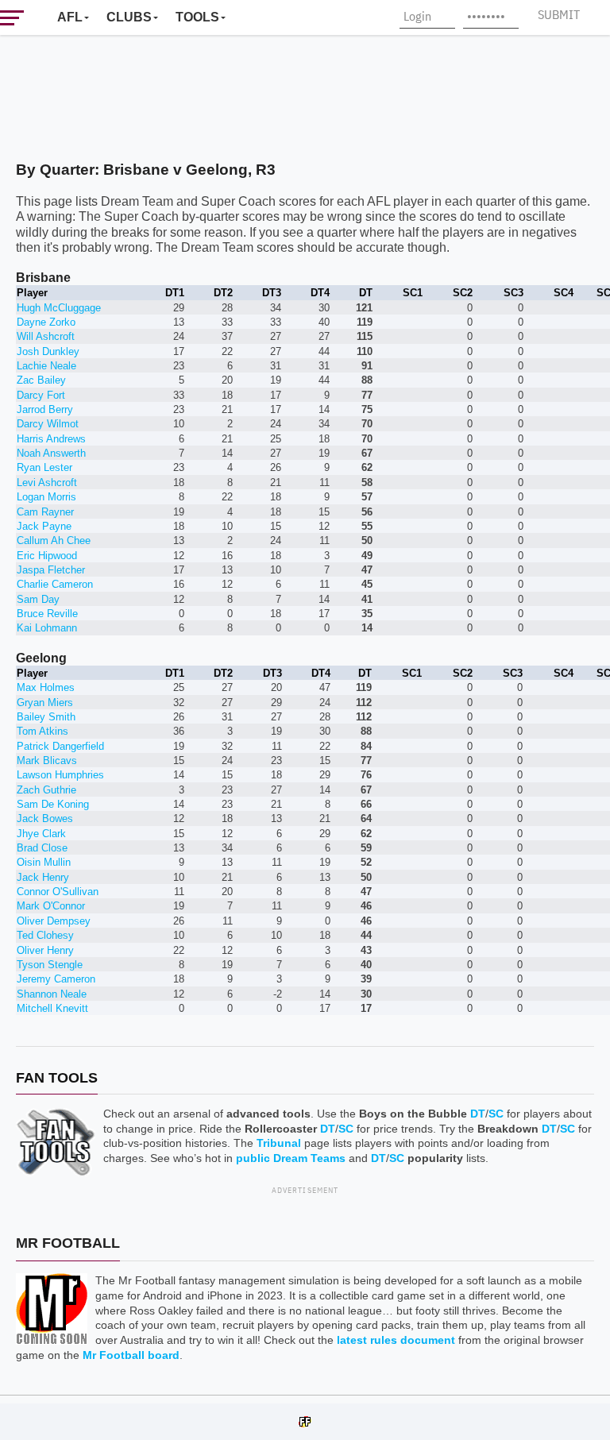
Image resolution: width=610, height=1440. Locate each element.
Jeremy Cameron (56, 979)
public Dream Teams (291, 1158)
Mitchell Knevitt (52, 1008)
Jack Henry (43, 877)
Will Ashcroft (46, 336)
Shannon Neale (52, 994)
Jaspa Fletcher (51, 570)
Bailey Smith (46, 717)
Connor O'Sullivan (57, 892)
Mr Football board (131, 1355)
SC (496, 1113)
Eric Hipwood (47, 556)
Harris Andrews (51, 439)
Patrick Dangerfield (60, 746)
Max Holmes (46, 687)
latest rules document (396, 1340)
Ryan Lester (44, 467)
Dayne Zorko (46, 322)
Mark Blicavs (47, 760)
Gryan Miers (45, 702)
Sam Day (38, 599)
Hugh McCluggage (59, 308)
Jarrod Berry (45, 409)
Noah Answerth (51, 453)
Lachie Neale (46, 366)
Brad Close (42, 848)
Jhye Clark (41, 834)
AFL (70, 17)
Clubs (129, 17)
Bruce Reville (47, 614)
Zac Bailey (41, 380)
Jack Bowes (45, 818)
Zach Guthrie (46, 790)
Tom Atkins (42, 731)
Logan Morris (46, 497)
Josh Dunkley (48, 351)
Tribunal (279, 1143)
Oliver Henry (45, 950)
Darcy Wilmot (48, 424)
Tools (197, 17)
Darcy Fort (41, 395)
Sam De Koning (53, 804)
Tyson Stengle (50, 965)
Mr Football (68, 1243)
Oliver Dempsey (54, 921)
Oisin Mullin (44, 862)
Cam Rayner (45, 512)
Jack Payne (44, 526)
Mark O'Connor (51, 906)
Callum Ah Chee (54, 540)
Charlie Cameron (55, 584)
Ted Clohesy (45, 935)
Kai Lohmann (47, 628)
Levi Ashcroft (47, 482)
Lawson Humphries (60, 775)
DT (477, 1113)
